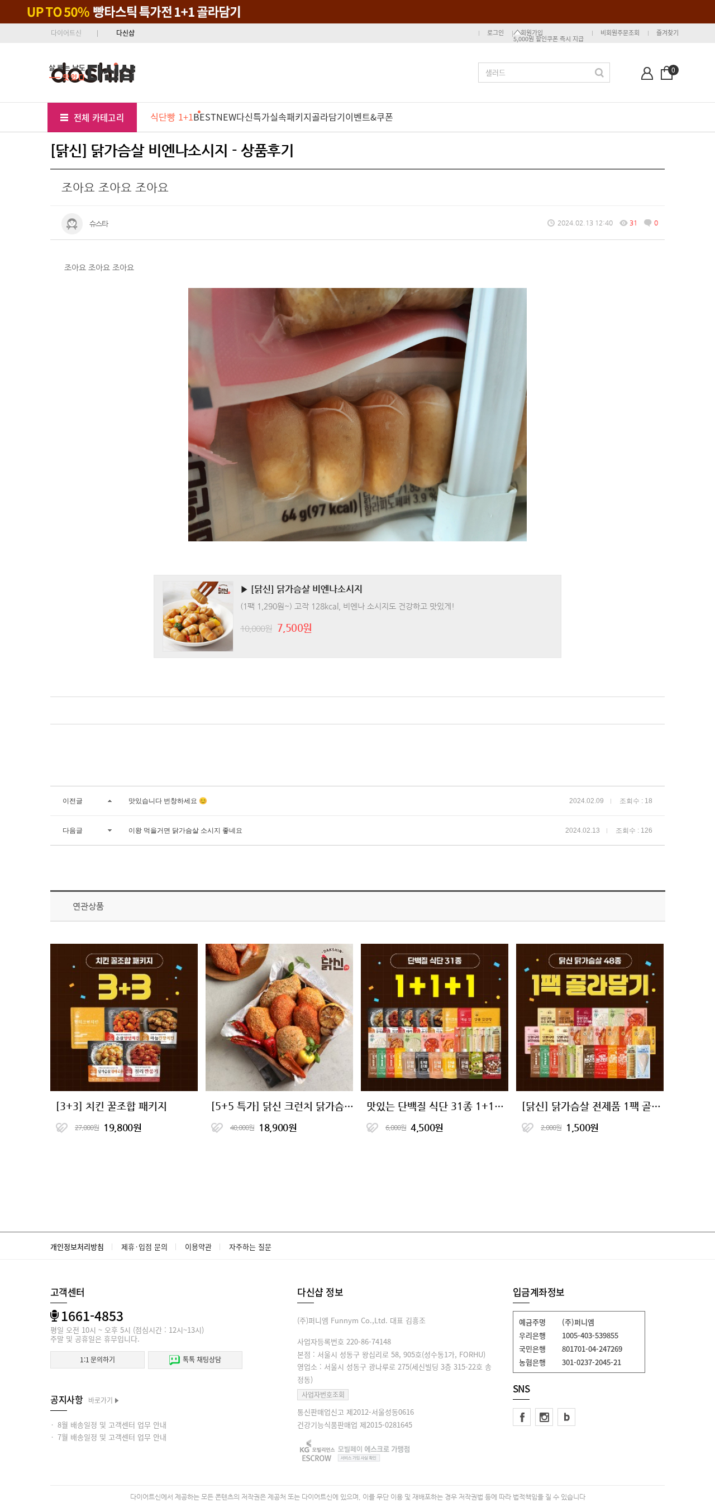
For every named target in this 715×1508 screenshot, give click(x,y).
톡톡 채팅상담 (202, 1360)
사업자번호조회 (323, 1395)
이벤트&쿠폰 (369, 116)
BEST (204, 116)
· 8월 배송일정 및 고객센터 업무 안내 (108, 1424)
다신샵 (125, 33)
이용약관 (198, 1246)
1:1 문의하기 (97, 1360)
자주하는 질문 (250, 1246)
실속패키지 (291, 116)
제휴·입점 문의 (144, 1246)
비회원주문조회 (620, 33)
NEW (226, 116)
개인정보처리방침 (77, 1246)
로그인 (495, 33)
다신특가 (253, 116)
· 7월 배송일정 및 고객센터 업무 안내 (108, 1437)
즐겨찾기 (667, 33)
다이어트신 (66, 33)
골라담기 (328, 116)
